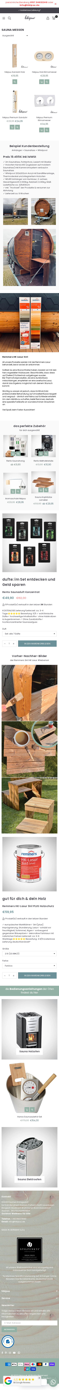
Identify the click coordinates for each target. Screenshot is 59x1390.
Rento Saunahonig (15, 460)
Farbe (5, 960)
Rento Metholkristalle (43, 460)
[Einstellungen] (48, 18)
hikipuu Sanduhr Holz (15, 72)
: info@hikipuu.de (16, 1221)
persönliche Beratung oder (29, 4)
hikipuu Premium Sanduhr (14, 117)
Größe (5, 948)
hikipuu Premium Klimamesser (44, 119)
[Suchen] (9, 18)
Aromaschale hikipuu (15, 498)
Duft (4, 628)
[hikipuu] (8, 1384)
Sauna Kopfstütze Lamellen (43, 498)
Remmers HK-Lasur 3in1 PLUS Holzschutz (28, 906)
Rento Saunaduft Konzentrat (21, 592)
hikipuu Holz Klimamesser (44, 72)
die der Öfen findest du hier (29, 990)
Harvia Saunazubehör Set (29, 1116)
